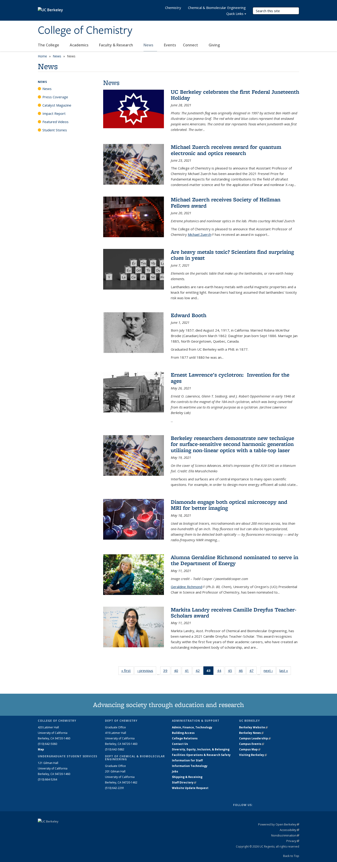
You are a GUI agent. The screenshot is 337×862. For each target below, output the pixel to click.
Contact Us (180, 744)
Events (170, 45)
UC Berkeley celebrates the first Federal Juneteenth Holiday (235, 94)
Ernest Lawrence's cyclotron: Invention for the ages (230, 377)
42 (199, 671)
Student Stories (54, 130)
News (149, 45)
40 (177, 671)
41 (188, 671)
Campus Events (251, 744)
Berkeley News (251, 733)
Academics (79, 45)
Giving (214, 45)
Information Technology (189, 766)
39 (166, 671)
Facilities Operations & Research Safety (201, 755)
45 (231, 671)
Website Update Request (190, 788)
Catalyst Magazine (56, 105)
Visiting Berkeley (253, 755)
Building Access (183, 733)
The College (49, 45)
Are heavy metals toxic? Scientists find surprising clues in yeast (232, 254)
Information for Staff (187, 760)
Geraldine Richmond (188, 586)
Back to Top (291, 856)
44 (220, 671)
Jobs (175, 771)
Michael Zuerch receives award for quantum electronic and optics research (226, 149)
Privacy (292, 841)
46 (242, 671)
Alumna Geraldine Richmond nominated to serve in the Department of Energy (234, 560)
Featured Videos (55, 121)
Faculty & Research (116, 45)
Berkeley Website (253, 727)
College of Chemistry (85, 30)
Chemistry (173, 7)
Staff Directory (184, 782)
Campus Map (249, 749)
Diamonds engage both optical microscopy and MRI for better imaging (229, 504)
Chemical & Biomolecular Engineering (217, 7)
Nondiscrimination (285, 835)
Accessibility (289, 830)
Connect (191, 45)
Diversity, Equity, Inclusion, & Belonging (200, 749)
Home (42, 56)
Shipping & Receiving (187, 777)
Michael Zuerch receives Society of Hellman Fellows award (225, 202)
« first (127, 670)
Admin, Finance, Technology (192, 727)
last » (285, 670)
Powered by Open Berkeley (278, 824)
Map (41, 749)
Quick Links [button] (234, 13)
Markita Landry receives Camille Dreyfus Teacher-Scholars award (233, 612)
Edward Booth (188, 315)
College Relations (185, 738)
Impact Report (54, 113)
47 (253, 671)
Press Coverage (55, 97)
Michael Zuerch (201, 234)
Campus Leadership (255, 738)
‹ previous (146, 670)
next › (270, 670)
